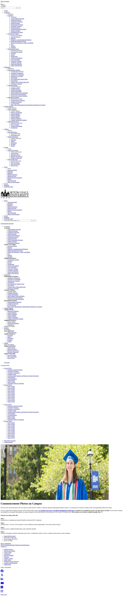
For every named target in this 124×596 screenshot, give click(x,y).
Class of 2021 (11, 392)
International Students (13, 97)
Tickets (13, 141)
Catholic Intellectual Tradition (19, 120)
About (5, 167)
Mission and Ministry (16, 112)
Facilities (13, 144)
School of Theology (16, 118)
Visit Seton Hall (11, 180)
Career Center (7, 552)
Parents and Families (9, 551)
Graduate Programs (16, 20)
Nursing (13, 46)
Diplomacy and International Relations (21, 40)
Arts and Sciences (15, 37)
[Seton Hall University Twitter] (2, 575)
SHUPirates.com (15, 135)
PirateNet (6, 185)
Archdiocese (14, 127)
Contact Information (16, 91)
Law (12, 44)
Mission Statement (12, 174)
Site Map (6, 557)
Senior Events (11, 380)
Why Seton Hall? (15, 164)
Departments (14, 56)
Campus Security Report (10, 563)
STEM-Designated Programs (18, 29)
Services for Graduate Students (19, 96)
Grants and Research (16, 64)
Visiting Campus (8, 558)
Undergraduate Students (13, 70)
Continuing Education (17, 21)
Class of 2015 (11, 401)
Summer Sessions (15, 30)
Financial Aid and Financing (18, 94)
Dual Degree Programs (17, 24)
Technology (7, 554)
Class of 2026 (7, 368)
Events (6, 183)
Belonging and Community (14, 177)
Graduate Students (12, 85)
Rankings (9, 173)
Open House (14, 80)
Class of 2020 (11, 394)
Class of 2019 (11, 395)
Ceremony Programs (12, 371)
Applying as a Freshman (17, 74)
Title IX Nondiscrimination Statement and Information (15, 545)
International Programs (17, 32)
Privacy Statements (6, 543)
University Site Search (10, 220)
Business (13, 38)
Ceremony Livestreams (13, 373)
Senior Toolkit (11, 382)
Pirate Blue (14, 143)
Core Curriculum (15, 59)
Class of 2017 (11, 398)
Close (6, 11)
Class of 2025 (11, 386)
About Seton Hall (12, 170)
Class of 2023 (11, 389)
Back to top (4, 594)
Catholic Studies (15, 117)
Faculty (13, 55)
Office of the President (13, 182)
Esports (13, 146)
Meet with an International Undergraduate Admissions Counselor (28, 105)
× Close (3, 6)
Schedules (13, 140)
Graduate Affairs (15, 88)
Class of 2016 (11, 400)
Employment (7, 564)
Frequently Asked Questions (15, 370)
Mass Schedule (15, 124)
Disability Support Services (11, 561)
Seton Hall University (10, 440)
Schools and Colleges (13, 34)
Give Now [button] (7, 362)
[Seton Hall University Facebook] (2, 571)
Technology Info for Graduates (15, 383)
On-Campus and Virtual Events (19, 79)
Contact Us (4, 546)
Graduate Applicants (16, 102)
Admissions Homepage (17, 73)
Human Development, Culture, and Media (22, 43)
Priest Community (15, 115)
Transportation (11, 377)
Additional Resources (13, 49)
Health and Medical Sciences (18, 41)
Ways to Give (14, 165)
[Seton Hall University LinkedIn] (2, 579)
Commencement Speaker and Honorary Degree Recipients (23, 376)
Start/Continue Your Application (19, 93)
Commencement (8, 442)
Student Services (11, 176)
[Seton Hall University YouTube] (3, 583)
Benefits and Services (16, 156)
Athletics (6, 129)
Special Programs (15, 27)
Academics (7, 12)
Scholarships (14, 77)
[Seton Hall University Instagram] (2, 591)
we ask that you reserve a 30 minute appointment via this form (56, 510)
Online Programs (15, 23)
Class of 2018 (11, 397)
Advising (13, 53)
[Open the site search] (1, 3)
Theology (13, 47)
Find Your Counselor (16, 83)
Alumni (6, 147)
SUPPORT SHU (8, 187)
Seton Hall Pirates (12, 132)
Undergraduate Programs (17, 18)
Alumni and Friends (12, 150)
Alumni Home (14, 153)
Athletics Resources (12, 137)
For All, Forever (15, 162)
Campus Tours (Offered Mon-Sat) (20, 82)
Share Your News (15, 155)
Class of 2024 (11, 388)
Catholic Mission (8, 106)
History (9, 179)
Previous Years (8, 385)
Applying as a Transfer (17, 76)
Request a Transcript (16, 158)
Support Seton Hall (12, 159)
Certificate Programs (16, 26)
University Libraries (16, 61)
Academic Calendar (16, 62)
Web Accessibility (9, 555)
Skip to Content (5, 1)
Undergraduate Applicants (18, 100)
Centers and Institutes (16, 58)
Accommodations (12, 379)
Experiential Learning (16, 52)
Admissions (7, 67)
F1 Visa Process (15, 103)
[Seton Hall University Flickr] (2, 587)
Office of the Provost (16, 65)
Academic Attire (11, 374)
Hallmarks (10, 171)
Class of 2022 (11, 391)
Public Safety (7, 560)
